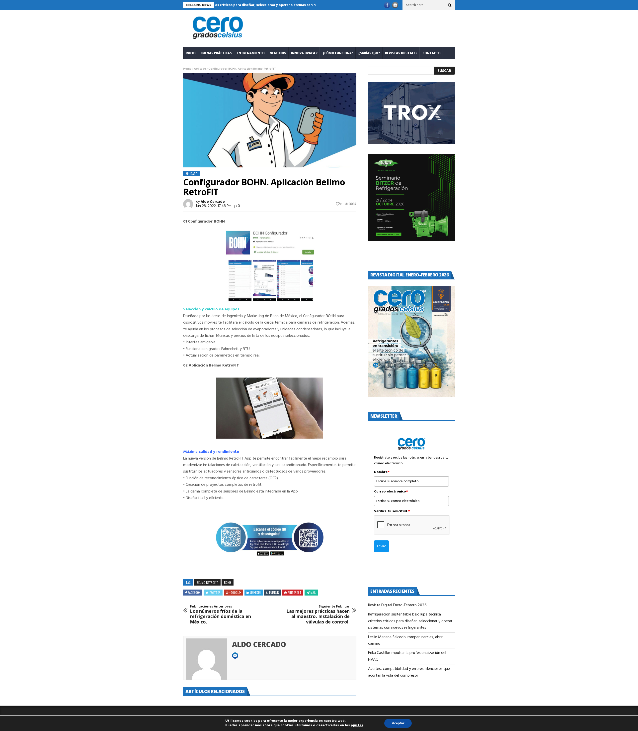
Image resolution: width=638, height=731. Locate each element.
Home (187, 68)
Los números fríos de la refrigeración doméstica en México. (220, 614)
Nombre (382, 472)
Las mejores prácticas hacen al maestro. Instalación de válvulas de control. (318, 614)
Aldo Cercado (213, 202)
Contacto (431, 53)
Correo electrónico (391, 491)
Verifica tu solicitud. (392, 511)
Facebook (194, 592)
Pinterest (294, 592)
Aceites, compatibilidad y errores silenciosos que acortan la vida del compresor (409, 672)
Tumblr (274, 592)
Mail (313, 592)
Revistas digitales (401, 53)
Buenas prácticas (216, 53)
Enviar (381, 546)
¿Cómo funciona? (337, 53)
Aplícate (200, 68)
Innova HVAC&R (304, 53)
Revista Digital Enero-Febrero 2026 (397, 605)
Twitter (215, 592)
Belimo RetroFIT (207, 582)
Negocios (278, 53)
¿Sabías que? (369, 53)
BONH (227, 582)
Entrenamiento (251, 53)
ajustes (357, 725)
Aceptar (398, 723)
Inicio (191, 53)
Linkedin (255, 592)
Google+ (236, 592)
